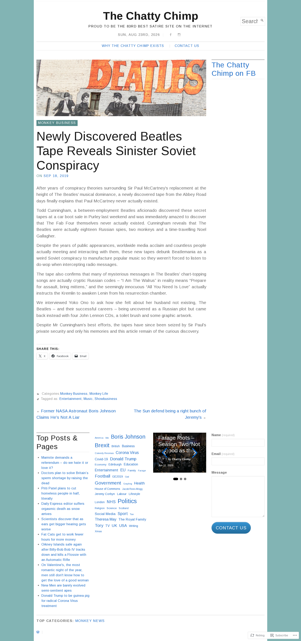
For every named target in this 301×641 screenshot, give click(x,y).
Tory (99, 525)
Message (219, 472)
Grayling (127, 483)
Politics (127, 501)
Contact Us (187, 46)
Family (132, 470)
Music (88, 399)
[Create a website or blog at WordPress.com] (37, 632)
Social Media (105, 514)
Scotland (124, 508)
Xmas (98, 531)
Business (128, 446)
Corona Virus (127, 452)
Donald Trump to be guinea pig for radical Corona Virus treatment (65, 601)
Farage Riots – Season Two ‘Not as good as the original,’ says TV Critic (179, 444)
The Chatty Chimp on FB (234, 69)
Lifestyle (134, 494)
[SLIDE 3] (185, 479)
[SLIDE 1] (175, 479)
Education (131, 464)
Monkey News (90, 621)
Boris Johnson (128, 437)
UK (114, 525)
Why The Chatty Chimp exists (133, 46)
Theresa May (105, 519)
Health (139, 483)
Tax (132, 514)
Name (223, 435)
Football (102, 476)
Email (223, 454)
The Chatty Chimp (150, 16)
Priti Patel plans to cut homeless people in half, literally (60, 493)
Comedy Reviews (104, 453)
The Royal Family (132, 519)
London (100, 502)
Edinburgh (115, 464)
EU (123, 470)
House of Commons (107, 488)
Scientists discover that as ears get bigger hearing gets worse (63, 524)
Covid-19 (101, 459)
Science (112, 508)
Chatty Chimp (181, 459)
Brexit (102, 445)
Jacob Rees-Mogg (132, 489)
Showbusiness (106, 399)
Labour (122, 494)
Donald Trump (123, 458)
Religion (100, 508)
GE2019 (117, 476)
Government (108, 483)
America (99, 438)
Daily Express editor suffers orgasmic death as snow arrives (62, 509)
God (127, 476)
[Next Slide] (195, 453)
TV (107, 526)
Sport (123, 513)
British (116, 446)
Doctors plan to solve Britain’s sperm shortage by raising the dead (64, 478)
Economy (100, 464)
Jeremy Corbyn (105, 494)
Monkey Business (57, 123)
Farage (142, 470)
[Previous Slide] (165, 453)
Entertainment (70, 399)
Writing (133, 526)
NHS (111, 501)
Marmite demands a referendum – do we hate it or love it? (64, 463)
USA (123, 525)
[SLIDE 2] (181, 479)
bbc (107, 438)
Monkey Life (98, 394)
